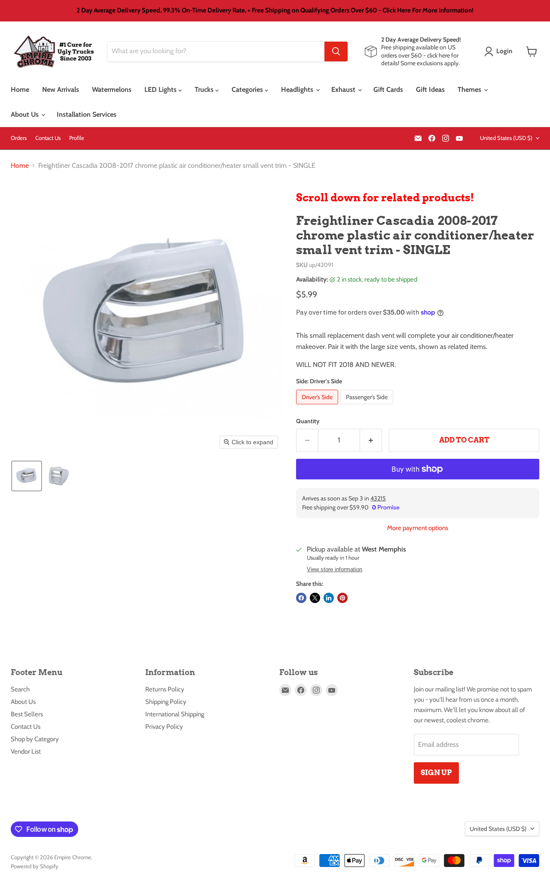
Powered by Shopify (34, 866)
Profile (76, 138)
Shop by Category (35, 739)
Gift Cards (388, 89)
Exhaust (344, 89)
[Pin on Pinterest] (342, 598)
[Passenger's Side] (367, 406)
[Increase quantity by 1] (371, 440)
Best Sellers (27, 714)
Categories (248, 89)
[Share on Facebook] (301, 598)
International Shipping (174, 714)
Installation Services (86, 114)
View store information (334, 570)
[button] (500, 51)
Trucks (205, 89)
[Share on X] (315, 598)
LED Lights (161, 89)
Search (20, 689)
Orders (19, 138)
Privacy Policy (164, 726)
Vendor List (26, 751)
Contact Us (48, 138)
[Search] (336, 51)
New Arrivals (60, 89)
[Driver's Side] (318, 406)
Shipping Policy (165, 702)
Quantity (308, 421)
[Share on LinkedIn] (329, 598)
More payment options (417, 528)
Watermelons (111, 89)
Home (20, 89)
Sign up (436, 772)
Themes (470, 89)
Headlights (298, 89)
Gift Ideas (430, 89)
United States (506, 137)
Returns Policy (164, 689)
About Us (25, 114)
